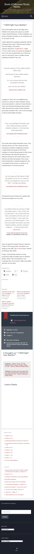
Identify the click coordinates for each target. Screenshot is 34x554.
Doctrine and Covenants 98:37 (16, 133)
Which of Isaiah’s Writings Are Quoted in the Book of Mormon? (8, 303)
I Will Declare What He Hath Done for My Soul (16, 440)
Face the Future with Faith (17, 233)
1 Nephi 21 (9, 335)
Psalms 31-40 (8, 450)
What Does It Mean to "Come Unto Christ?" (16, 487)
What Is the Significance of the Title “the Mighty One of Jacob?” (23, 293)
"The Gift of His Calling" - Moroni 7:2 (14, 489)
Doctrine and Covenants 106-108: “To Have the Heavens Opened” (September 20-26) (17, 344)
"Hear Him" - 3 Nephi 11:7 (11, 492)
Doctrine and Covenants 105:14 (17, 186)
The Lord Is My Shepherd (11, 460)
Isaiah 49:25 (13, 90)
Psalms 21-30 (8, 452)
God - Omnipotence (18, 332)
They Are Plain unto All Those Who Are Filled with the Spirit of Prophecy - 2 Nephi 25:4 (16, 470)
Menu (6, 16)
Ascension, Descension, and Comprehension (16, 476)
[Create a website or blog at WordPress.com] (17, 548)
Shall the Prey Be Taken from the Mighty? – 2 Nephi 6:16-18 (8, 293)
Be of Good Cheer (20, 248)
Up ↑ (17, 550)
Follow (5, 517)
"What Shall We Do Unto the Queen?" (14, 494)
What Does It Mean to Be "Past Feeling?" (15, 482)
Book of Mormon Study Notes (17, 5)
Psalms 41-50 (8, 447)
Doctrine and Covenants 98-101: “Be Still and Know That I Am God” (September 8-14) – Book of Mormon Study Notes (16, 373)
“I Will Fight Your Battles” (15, 25)
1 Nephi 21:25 (21, 90)
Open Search (31, 16)
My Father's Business (10, 479)
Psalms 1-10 (8, 457)
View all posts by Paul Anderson (18, 322)
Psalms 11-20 (8, 455)
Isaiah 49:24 (19, 49)
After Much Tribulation (12, 340)
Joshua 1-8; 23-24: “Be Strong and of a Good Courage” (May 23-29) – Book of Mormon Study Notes (17, 365)
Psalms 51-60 (8, 438)
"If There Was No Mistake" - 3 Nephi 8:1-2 (15, 484)
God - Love (9, 332)
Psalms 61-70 (8, 435)
